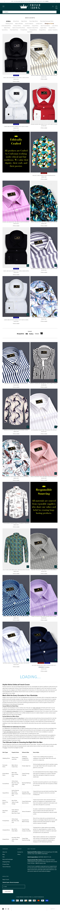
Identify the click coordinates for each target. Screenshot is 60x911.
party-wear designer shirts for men (12, 731)
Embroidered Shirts (6, 25)
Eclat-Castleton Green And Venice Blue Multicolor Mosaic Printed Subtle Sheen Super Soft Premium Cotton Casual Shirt (16, 569)
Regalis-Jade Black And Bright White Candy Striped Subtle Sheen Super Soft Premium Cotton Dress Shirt (44, 383)
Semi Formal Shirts (45, 25)
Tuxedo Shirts (39, 23)
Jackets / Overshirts (52, 29)
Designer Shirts (49, 23)
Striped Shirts (42, 29)
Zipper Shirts (43, 27)
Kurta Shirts (5, 29)
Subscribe (8, 891)
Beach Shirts (7, 27)
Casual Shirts (35, 25)
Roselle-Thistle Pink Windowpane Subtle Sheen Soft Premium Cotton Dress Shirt (44, 616)
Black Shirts (24, 21)
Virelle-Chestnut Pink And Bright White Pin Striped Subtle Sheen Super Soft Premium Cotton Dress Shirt (43, 476)
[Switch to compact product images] (8, 909)
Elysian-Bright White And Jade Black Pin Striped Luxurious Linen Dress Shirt (44, 430)
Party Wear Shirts (33, 21)
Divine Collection (29, 23)
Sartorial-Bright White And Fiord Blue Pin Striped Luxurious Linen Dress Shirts (16, 663)
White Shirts (16, 21)
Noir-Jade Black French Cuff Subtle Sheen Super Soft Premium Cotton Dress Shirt (16, 77)
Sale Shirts (29, 31)
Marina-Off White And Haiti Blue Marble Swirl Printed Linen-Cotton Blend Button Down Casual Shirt (16, 430)
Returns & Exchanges (7, 859)
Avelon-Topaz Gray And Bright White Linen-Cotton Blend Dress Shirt (44, 268)
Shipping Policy (6, 861)
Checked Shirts (33, 29)
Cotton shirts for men (11, 718)
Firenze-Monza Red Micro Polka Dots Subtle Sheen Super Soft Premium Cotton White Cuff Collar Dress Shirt (44, 124)
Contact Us (20, 852)
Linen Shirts (55, 25)
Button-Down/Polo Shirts (19, 27)
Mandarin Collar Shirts (32, 27)
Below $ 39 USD (19, 23)
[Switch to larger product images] (3, 909)
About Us (4, 852)
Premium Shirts (17, 25)
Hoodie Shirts (52, 27)
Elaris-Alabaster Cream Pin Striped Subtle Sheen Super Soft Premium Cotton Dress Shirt (44, 75)
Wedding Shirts (9, 23)
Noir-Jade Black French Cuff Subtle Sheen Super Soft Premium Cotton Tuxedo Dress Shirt (16, 271)
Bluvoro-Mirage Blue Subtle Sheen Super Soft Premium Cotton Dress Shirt (44, 665)
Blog (3, 854)
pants (5, 747)
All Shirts (8, 21)
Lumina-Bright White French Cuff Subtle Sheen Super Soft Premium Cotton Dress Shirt (16, 126)
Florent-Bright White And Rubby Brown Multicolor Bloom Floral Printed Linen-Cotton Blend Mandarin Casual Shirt (16, 476)
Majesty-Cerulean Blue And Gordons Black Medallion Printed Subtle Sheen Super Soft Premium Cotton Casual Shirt (43, 175)
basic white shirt (37, 707)
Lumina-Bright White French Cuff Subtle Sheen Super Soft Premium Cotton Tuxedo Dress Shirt (16, 320)
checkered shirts (29, 711)
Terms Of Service (6, 866)
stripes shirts (15, 711)
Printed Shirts (24, 29)
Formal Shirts (26, 25)
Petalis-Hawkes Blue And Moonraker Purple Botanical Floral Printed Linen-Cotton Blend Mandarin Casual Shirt (44, 317)
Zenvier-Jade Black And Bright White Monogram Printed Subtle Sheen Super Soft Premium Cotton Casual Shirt (44, 569)
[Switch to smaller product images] (5, 909)
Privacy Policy (5, 864)
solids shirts (9, 711)
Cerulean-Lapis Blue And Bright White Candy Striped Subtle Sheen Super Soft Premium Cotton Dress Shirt (16, 383)
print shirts (7, 730)
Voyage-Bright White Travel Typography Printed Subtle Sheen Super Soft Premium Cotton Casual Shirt (16, 523)
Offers (18, 854)
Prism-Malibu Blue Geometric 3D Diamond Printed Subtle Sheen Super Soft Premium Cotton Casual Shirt (16, 616)
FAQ (3, 857)
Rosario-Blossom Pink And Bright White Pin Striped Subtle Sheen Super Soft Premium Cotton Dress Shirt (16, 222)
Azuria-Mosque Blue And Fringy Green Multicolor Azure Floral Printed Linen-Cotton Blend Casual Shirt (44, 222)
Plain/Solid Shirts (14, 29)
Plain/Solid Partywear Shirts (46, 21)
